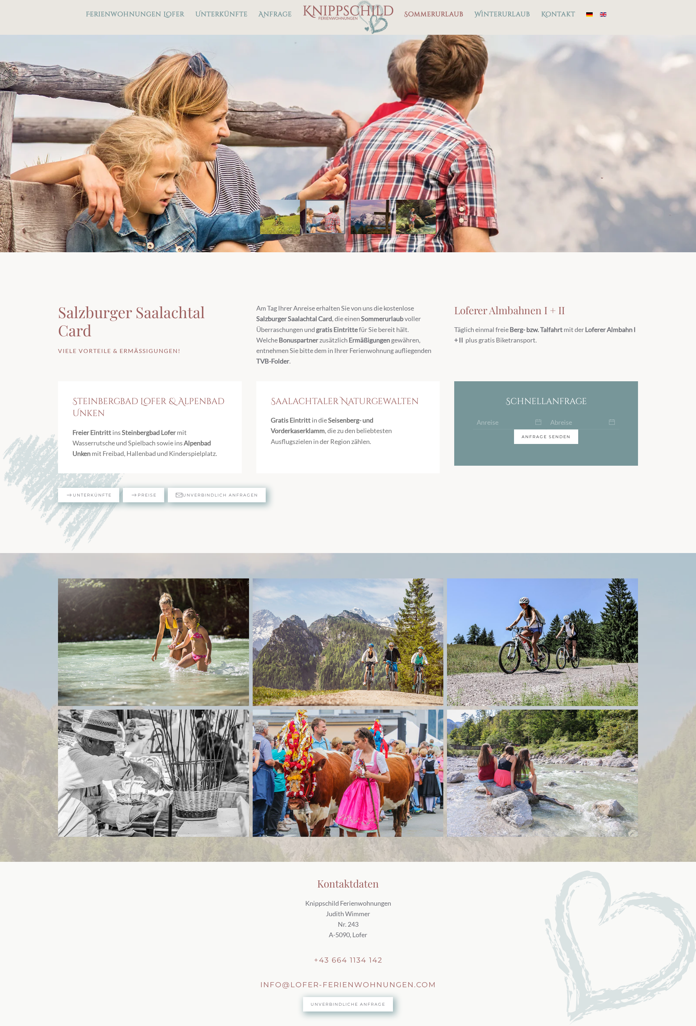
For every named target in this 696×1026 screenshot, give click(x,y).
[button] (153, 642)
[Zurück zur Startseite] (348, 17)
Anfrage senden (546, 436)
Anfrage (275, 14)
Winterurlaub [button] (502, 14)
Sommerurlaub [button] (434, 14)
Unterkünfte (92, 495)
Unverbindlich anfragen (220, 495)
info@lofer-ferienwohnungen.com (348, 984)
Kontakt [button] (558, 14)
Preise (147, 495)
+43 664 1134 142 (348, 960)
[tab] (280, 217)
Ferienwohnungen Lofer (135, 14)
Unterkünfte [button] (221, 14)
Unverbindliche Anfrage (348, 1004)
